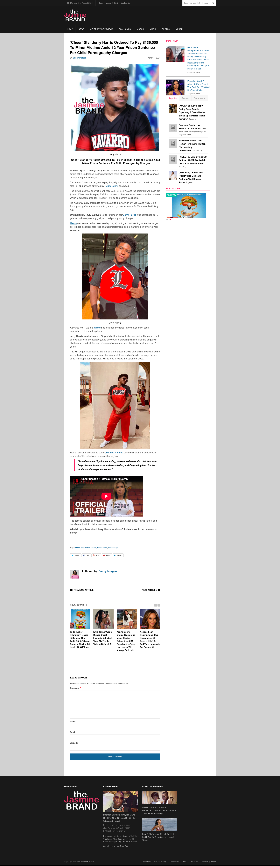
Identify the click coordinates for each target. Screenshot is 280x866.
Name (73, 721)
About (108, 2)
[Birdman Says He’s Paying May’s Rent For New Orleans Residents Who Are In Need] (120, 801)
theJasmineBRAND (85, 861)
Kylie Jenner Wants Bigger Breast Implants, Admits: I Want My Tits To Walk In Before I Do (102, 637)
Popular (173, 98)
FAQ (116, 2)
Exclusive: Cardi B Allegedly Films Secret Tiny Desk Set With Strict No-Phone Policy (198, 86)
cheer (77, 547)
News (81, 29)
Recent (185, 98)
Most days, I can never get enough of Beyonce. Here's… (192, 130)
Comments (199, 98)
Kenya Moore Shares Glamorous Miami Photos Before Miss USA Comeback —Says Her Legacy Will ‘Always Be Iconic (126, 641)
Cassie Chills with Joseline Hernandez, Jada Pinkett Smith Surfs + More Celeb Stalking (159, 810)
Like (87, 555)
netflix (93, 547)
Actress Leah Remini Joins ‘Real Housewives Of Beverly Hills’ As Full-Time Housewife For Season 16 (150, 639)
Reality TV (171, 195)
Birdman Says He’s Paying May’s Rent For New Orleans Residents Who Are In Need (119, 818)
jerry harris (85, 547)
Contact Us (125, 2)
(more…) (192, 112)
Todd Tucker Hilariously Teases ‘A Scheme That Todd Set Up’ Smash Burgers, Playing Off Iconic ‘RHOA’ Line (80, 639)
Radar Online (111, 186)
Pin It (108, 555)
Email (72, 732)
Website (74, 742)
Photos (166, 29)
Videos (140, 29)
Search (205, 861)
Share (119, 555)
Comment (75, 687)
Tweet (76, 555)
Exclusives (125, 29)
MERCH (179, 29)
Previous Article (83, 589)
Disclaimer (146, 861)
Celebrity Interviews (101, 29)
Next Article (149, 589)
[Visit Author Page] (74, 574)
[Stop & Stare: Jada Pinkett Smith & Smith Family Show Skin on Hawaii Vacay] (159, 824)
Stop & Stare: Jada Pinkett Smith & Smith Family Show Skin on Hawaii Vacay (158, 836)
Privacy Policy (160, 861)
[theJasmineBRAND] (75, 15)
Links (213, 861)
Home (100, 2)
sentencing (113, 547)
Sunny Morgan (79, 57)
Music (153, 29)
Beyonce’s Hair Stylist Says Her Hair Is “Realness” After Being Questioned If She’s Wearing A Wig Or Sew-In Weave (120, 838)
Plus (98, 555)
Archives (194, 861)
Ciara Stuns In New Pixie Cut (115, 846)
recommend (102, 547)
